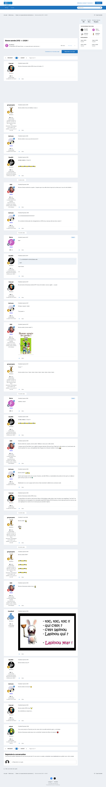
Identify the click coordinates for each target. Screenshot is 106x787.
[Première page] (6, 58)
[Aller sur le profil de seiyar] (11, 731)
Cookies (56, 781)
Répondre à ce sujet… (18, 762)
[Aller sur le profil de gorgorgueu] (11, 110)
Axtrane (10, 136)
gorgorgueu (11, 105)
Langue (50, 781)
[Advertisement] (30, 28)
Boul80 (11, 157)
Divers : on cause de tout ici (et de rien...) (30, 46)
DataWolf (11, 611)
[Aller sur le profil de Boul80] (11, 162)
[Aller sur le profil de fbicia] (6, 45)
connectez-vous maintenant (51, 756)
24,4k (11, 117)
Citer (23, 78)
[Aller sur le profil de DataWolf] (11, 616)
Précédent (10, 57)
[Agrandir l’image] (26, 343)
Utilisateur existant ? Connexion (85, 3)
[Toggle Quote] (20, 259)
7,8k (12, 148)
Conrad (11, 63)
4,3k (12, 623)
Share (63, 45)
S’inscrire (98, 2)
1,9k (12, 739)
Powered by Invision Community (53, 784)
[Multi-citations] (19, 79)
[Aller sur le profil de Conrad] (11, 68)
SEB (11, 184)
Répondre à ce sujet (70, 51)
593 (12, 76)
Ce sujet (95, 7)
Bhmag (6, 7)
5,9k (12, 249)
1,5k (12, 169)
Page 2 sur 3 (32, 57)
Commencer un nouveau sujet (52, 51)
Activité (12, 7)
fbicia (12, 44)
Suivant (23, 57)
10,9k (11, 197)
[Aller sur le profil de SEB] (11, 189)
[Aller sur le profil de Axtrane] (11, 141)
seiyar (11, 726)
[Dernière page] (26, 58)
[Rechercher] (100, 8)
